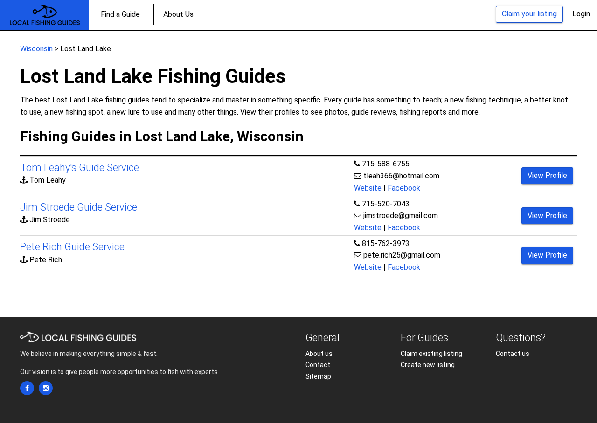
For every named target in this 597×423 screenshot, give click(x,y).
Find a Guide (120, 14)
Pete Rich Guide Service (72, 246)
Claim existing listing (431, 353)
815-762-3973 (386, 243)
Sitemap (318, 376)
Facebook (404, 188)
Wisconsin (36, 48)
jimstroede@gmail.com (400, 215)
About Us (178, 14)
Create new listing (428, 364)
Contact (317, 364)
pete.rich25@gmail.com (401, 255)
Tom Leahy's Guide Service (79, 167)
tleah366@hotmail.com (401, 175)
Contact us (512, 353)
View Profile (547, 175)
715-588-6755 (386, 163)
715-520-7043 (386, 203)
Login (581, 13)
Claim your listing (529, 13)
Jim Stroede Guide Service (78, 207)
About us (319, 353)
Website (368, 188)
